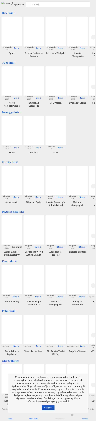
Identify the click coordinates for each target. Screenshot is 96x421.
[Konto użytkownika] (92, 4)
